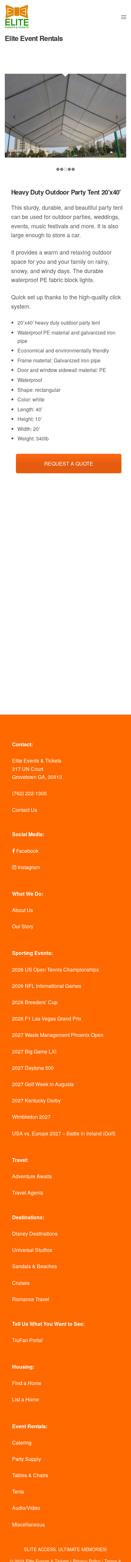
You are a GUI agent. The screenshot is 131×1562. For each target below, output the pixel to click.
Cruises (21, 1282)
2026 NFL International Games (46, 985)
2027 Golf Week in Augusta (43, 1084)
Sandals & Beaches (34, 1266)
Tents (18, 1491)
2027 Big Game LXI (34, 1051)
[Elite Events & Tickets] (17, 17)
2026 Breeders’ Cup (35, 1002)
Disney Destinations (35, 1233)
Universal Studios (32, 1250)
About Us (22, 910)
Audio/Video (26, 1507)
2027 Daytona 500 (33, 1067)
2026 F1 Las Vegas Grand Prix (46, 1018)
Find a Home (26, 1383)
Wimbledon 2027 (31, 1116)
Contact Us (24, 809)
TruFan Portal (27, 1340)
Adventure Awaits (32, 1176)
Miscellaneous (28, 1524)
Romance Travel (30, 1299)
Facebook (26, 850)
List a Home (25, 1399)
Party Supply (26, 1458)
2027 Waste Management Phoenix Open (57, 1034)
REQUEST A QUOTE (68, 463)
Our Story (22, 926)
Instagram (28, 867)
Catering (21, 1442)
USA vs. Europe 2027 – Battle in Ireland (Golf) (63, 1133)
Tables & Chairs (30, 1475)
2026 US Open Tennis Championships (55, 969)
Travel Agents (27, 1192)
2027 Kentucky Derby (36, 1100)
